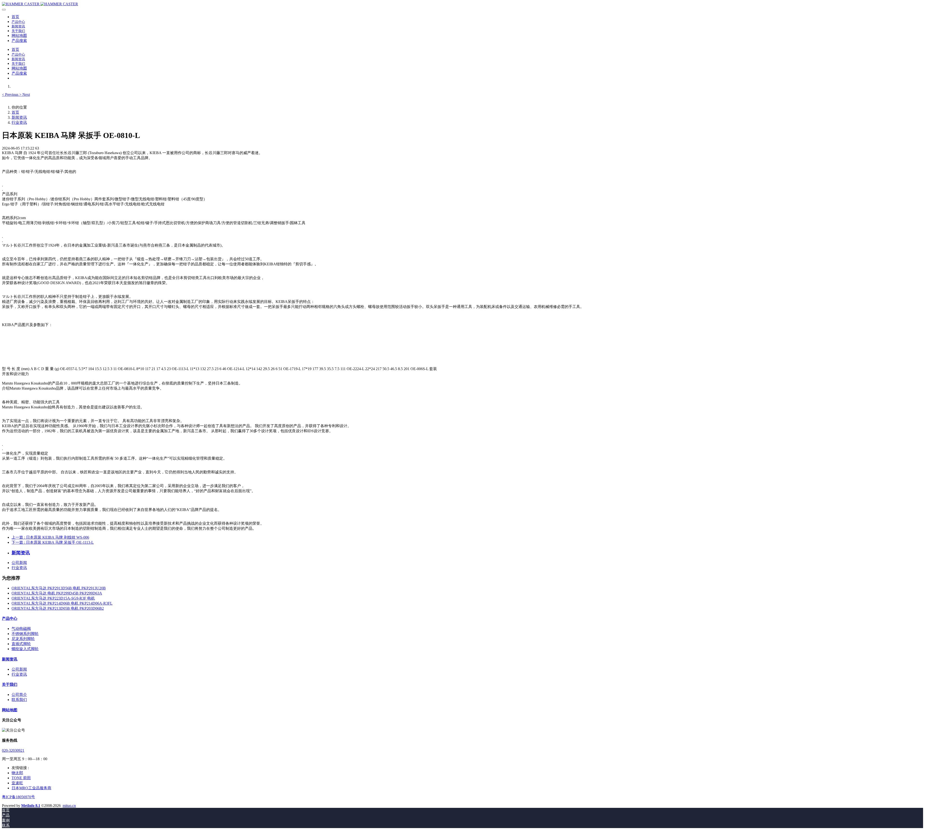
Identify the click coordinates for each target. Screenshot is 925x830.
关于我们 (9, 684)
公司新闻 (19, 563)
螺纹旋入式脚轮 (25, 649)
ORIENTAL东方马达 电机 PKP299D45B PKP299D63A (57, 593)
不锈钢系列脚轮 (25, 634)
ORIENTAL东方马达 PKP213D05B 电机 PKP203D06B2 (58, 608)
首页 (15, 17)
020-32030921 (13, 750)
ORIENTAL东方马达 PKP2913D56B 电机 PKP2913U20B (59, 588)
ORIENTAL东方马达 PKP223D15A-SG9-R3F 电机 (53, 598)
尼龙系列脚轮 (23, 639)
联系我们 (19, 700)
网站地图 (9, 710)
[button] (10, 94)
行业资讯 (19, 122)
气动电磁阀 (21, 629)
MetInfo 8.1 (30, 806)
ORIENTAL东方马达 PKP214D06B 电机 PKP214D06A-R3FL (62, 603)
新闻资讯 (19, 117)
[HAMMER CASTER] (462, 4)
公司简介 (19, 695)
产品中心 (9, 618)
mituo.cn (69, 806)
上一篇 (50, 537)
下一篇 (53, 542)
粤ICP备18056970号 (18, 797)
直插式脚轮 (21, 644)
